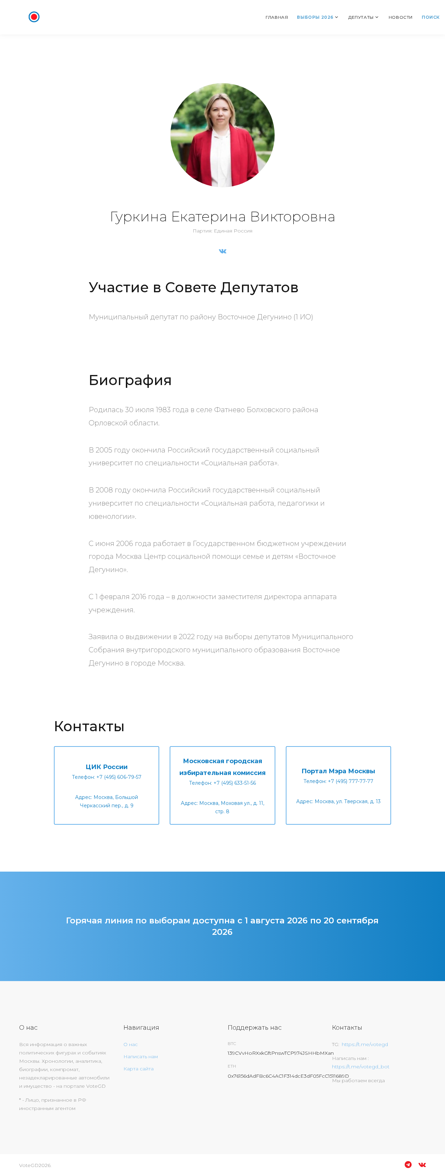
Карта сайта (138, 1069)
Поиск (431, 17)
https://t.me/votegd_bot (360, 1066)
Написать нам (140, 1056)
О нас (130, 1044)
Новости (401, 17)
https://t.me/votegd (365, 1044)
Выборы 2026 (315, 17)
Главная (277, 17)
